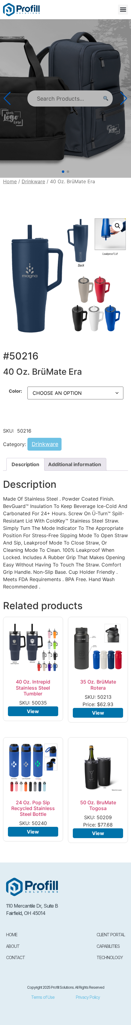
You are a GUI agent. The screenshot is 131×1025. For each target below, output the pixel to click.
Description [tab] (25, 464)
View (33, 711)
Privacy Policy (88, 997)
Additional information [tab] (74, 464)
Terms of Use (43, 997)
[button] (123, 10)
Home (10, 181)
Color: (15, 391)
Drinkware (33, 181)
